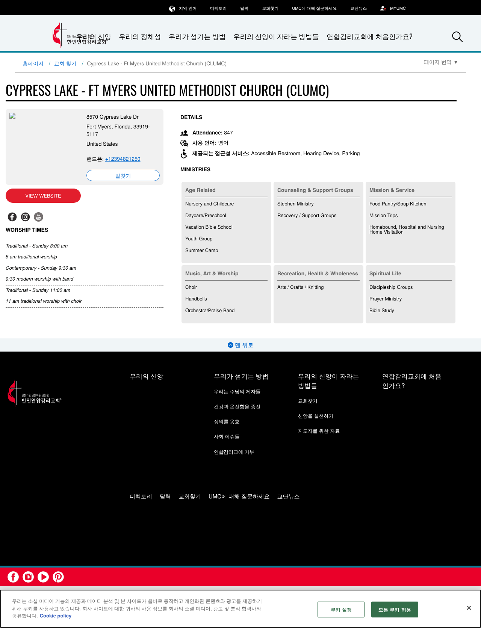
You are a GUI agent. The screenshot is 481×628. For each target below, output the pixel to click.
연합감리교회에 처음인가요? (370, 36)
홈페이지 (33, 63)
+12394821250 (123, 158)
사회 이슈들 (227, 436)
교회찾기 (270, 8)
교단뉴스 (358, 8)
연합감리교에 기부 (234, 451)
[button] (457, 37)
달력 (244, 8)
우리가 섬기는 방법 (196, 36)
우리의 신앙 (146, 375)
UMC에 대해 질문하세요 (314, 8)
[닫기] (469, 608)
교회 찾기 (65, 63)
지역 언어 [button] (188, 8)
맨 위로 (243, 345)
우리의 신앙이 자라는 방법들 (276, 36)
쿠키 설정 (341, 609)
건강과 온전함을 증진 (237, 406)
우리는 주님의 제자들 (237, 391)
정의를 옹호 (227, 421)
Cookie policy (56, 615)
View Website (43, 195)
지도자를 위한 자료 (319, 430)
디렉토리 (218, 8)
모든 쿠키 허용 (394, 609)
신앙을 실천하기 (316, 415)
